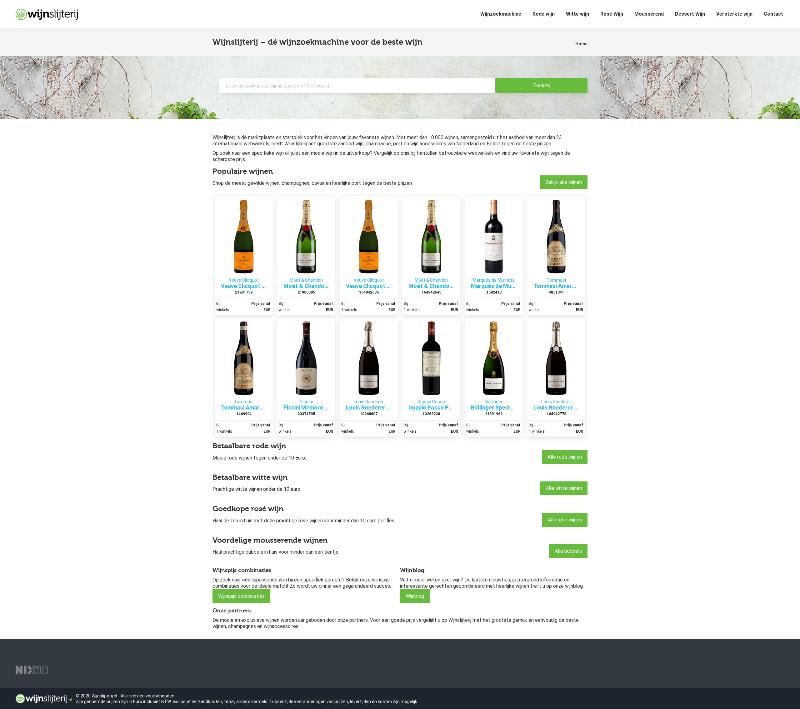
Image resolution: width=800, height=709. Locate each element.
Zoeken (541, 85)
